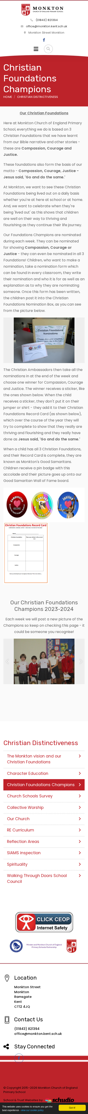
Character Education (27, 773)
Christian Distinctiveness (37, 97)
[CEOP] (44, 922)
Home (7, 97)
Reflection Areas (23, 841)
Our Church (18, 819)
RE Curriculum (20, 830)
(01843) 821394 (46, 20)
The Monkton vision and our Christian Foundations (34, 759)
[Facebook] (44, 40)
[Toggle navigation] (36, 49)
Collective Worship (25, 807)
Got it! (72, 1107)
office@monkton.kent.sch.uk (46, 26)
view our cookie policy (32, 1110)
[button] (7, 661)
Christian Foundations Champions (41, 784)
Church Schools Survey (30, 796)
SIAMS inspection (24, 853)
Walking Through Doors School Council (37, 878)
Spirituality (17, 864)
